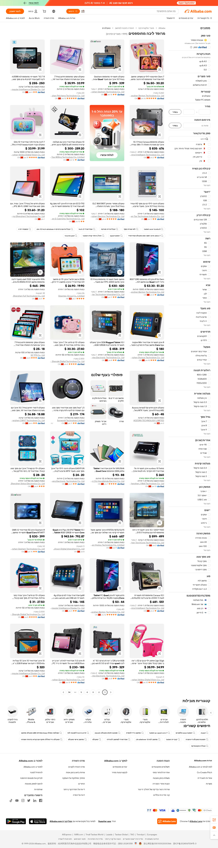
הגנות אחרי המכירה (161, 784)
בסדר (175, 112)
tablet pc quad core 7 (158, 733)
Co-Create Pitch (204, 772)
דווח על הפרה (79, 795)
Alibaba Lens (196, 821)
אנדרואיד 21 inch (85, 229)
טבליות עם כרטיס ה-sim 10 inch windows (53, 229)
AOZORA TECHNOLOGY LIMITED (148, 420)
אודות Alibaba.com (203, 760)
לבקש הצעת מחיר (119, 772)
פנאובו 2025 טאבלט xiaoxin (106, 733)
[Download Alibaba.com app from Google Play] (16, 821)
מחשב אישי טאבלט (76, 739)
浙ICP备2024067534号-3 (184, 843)
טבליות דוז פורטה (108, 229)
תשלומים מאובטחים (161, 767)
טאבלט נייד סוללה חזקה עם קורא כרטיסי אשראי (40, 739)
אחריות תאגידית (205, 778)
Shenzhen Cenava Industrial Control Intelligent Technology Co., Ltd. (147, 155)
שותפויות (38, 789)
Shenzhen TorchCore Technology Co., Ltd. (147, 542)
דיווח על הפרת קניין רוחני (74, 789)
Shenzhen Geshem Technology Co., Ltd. (107, 92)
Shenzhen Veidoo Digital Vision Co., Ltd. (27, 155)
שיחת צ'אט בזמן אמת (75, 772)
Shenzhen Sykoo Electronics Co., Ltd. (28, 483)
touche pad (69, 236)
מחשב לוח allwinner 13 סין (146, 739)
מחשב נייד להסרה (133, 733)
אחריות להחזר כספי (161, 772)
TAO (132, 834)
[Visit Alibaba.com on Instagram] (23, 800)
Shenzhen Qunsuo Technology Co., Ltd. (147, 357)
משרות (209, 784)
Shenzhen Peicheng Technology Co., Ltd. (67, 95)
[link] (214, 820)
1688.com (78, 834)
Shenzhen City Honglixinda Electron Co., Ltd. (107, 481)
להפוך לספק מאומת (33, 784)
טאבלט (95, 739)
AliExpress (66, 834)
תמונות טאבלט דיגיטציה (195, 739)
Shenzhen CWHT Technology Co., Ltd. (27, 420)
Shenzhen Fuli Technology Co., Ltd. (29, 296)
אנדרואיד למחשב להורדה (117, 739)
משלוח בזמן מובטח (161, 778)
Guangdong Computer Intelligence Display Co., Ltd (27, 89)
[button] (83, 11)
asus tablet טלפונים (184, 733)
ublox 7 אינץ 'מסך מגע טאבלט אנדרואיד (144, 236)
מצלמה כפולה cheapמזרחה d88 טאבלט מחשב (40, 733)
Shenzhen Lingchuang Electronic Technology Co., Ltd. (67, 481)
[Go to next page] (63, 692)
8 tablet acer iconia (152, 229)
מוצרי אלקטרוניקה (146, 28)
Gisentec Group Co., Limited (71, 296)
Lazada (109, 834)
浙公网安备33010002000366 (157, 843)
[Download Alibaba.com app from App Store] (38, 821)
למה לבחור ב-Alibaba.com (200, 767)
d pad (203, 733)
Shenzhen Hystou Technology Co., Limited (107, 545)
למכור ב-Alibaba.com (33, 767)
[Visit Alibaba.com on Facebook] (40, 800)
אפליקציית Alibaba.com (61, 821)
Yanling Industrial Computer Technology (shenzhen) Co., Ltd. (107, 294)
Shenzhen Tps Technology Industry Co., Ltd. (147, 216)
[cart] (44, 12)
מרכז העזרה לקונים (76, 767)
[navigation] (189, 360)
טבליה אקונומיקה (198, 746)
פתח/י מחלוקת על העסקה (73, 778)
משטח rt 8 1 (23, 229)
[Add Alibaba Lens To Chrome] (167, 821)
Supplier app (104, 821)
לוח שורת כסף (129, 229)
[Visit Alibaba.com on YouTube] (17, 800)
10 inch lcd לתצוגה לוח (76, 733)
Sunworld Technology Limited (70, 420)
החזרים (81, 784)
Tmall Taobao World (94, 834)
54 (69, 692)
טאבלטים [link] (106, 28)
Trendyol (141, 834)
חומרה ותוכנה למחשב (124, 28)
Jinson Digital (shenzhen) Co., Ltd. (68, 549)
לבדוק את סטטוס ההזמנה (31, 778)
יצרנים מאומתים (120, 767)
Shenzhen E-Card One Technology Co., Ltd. (67, 218)
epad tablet (115, 236)
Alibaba (162, 28)
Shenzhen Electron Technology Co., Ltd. (107, 216)
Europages (152, 834)
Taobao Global (121, 834)
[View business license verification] (135, 843)
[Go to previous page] (110, 692)
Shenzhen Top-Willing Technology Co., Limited (67, 157)
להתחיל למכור (36, 772)
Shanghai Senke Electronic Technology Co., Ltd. (107, 357)
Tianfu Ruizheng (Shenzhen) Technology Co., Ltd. (27, 216)
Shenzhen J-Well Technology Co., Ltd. (147, 483)
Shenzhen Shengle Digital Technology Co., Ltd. (67, 361)
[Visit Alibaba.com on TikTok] (11, 800)
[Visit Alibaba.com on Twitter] (29, 800)
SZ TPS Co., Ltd (38, 355)
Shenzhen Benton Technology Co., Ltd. (147, 95)
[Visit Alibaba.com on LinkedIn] (34, 800)
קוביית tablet (171, 739)
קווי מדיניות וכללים (161, 795)
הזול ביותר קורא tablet (92, 236)
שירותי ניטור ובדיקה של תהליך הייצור (154, 789)
